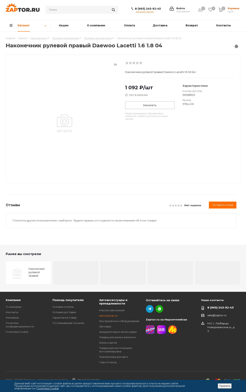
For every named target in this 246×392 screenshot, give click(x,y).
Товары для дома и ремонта (117, 337)
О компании (13, 306)
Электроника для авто (113, 356)
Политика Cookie (17, 331)
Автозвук (105, 326)
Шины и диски (108, 342)
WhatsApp (159, 309)
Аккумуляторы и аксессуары (118, 331)
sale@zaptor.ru (216, 315)
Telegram (150, 309)
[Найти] (113, 10)
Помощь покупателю (68, 300)
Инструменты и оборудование (119, 321)
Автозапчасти (108, 315)
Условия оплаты (63, 306)
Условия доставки (64, 312)
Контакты (12, 312)
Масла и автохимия (112, 310)
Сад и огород (107, 362)
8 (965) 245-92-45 (148, 8)
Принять (224, 385)
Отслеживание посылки (68, 322)
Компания (13, 300)
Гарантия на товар (64, 317)
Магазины (12, 317)
